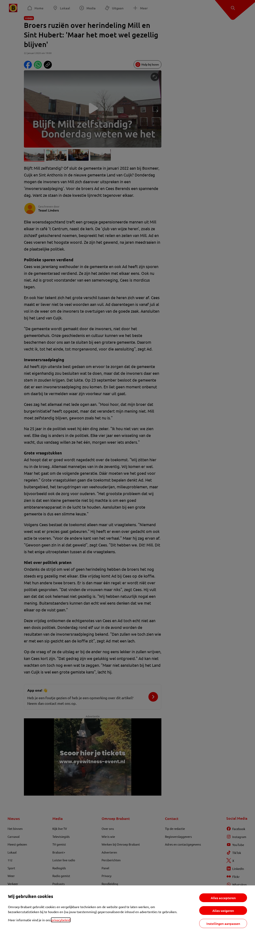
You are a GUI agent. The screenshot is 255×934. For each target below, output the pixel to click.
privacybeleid (60, 920)
